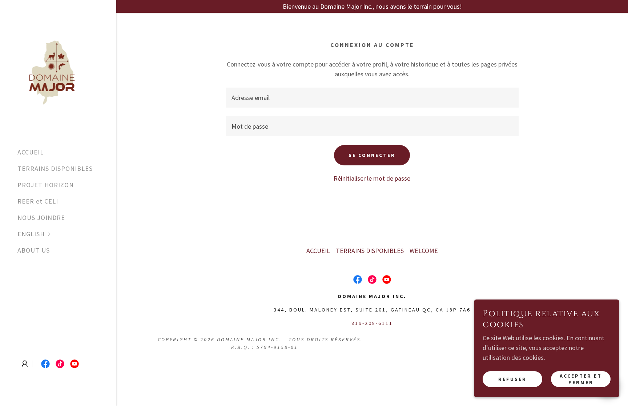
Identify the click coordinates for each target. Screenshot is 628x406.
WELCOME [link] (424, 250)
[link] (51, 70)
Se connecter (372, 155)
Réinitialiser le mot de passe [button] (372, 178)
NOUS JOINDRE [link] (41, 217)
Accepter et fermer (581, 379)
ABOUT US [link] (33, 250)
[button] (66, 234)
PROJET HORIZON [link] (45, 185)
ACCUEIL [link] (30, 152)
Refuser (512, 379)
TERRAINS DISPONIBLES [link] (55, 168)
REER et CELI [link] (37, 201)
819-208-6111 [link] (372, 323)
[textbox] (372, 98)
